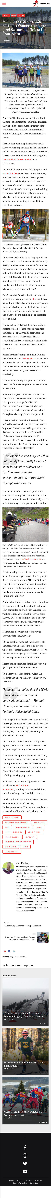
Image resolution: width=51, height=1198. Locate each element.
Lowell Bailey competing (30, 559)
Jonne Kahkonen (34, 832)
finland (39, 827)
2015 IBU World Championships (16, 822)
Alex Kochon (7, 41)
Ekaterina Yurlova (22, 827)
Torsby (25, 847)
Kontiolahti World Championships (18, 842)
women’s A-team (10, 173)
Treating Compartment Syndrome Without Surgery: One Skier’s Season (24, 1014)
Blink (35, 299)
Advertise (38, 1180)
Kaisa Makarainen (11, 837)
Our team (28, 1180)
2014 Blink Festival (12, 817)
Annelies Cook (39, 822)
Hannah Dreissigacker (13, 832)
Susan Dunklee (10, 847)
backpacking (28, 358)
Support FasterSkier (20, 1183)
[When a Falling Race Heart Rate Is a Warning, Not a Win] (25, 1100)
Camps (13, 15)
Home (11, 1180)
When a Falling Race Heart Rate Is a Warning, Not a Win (23, 1113)
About (19, 1180)
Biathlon (6, 15)
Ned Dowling (43, 1023)
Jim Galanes (43, 1073)
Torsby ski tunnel (11, 852)
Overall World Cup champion (16, 159)
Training (21, 15)
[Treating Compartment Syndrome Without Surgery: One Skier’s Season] (25, 1002)
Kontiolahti (29, 837)
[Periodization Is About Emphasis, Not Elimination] (25, 1051)
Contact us (34, 1183)
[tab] (5, 951)
